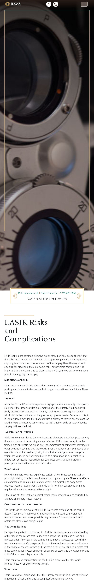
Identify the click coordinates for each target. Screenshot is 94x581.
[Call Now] (55, 4)
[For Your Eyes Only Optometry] (13, 4)
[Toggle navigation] (84, 4)
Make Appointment (28, 293)
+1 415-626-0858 (67, 293)
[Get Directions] (48, 4)
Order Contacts (49, 293)
